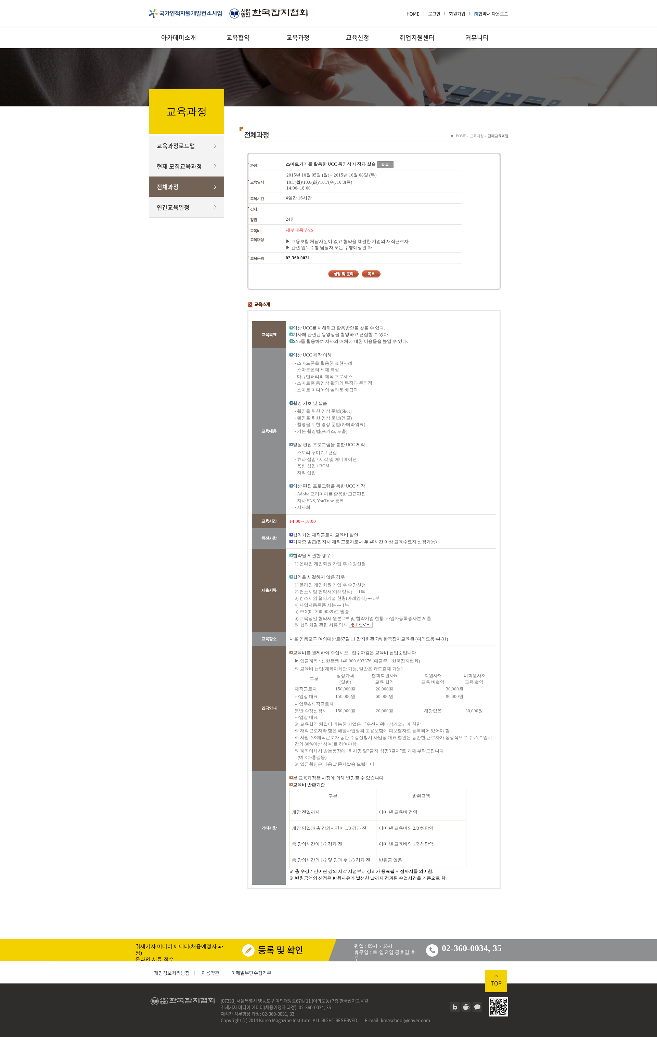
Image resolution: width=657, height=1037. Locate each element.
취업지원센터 (417, 37)
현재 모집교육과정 (179, 166)
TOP (496, 983)
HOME (413, 13)
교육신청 (357, 37)
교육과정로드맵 (176, 145)
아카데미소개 (178, 37)
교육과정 (298, 37)
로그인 (434, 13)
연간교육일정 (173, 207)
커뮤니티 (477, 37)
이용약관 (210, 972)
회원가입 (457, 13)
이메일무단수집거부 (251, 972)
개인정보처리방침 (172, 972)
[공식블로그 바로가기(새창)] (455, 1007)
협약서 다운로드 (493, 13)
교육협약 (238, 37)
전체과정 (168, 186)
